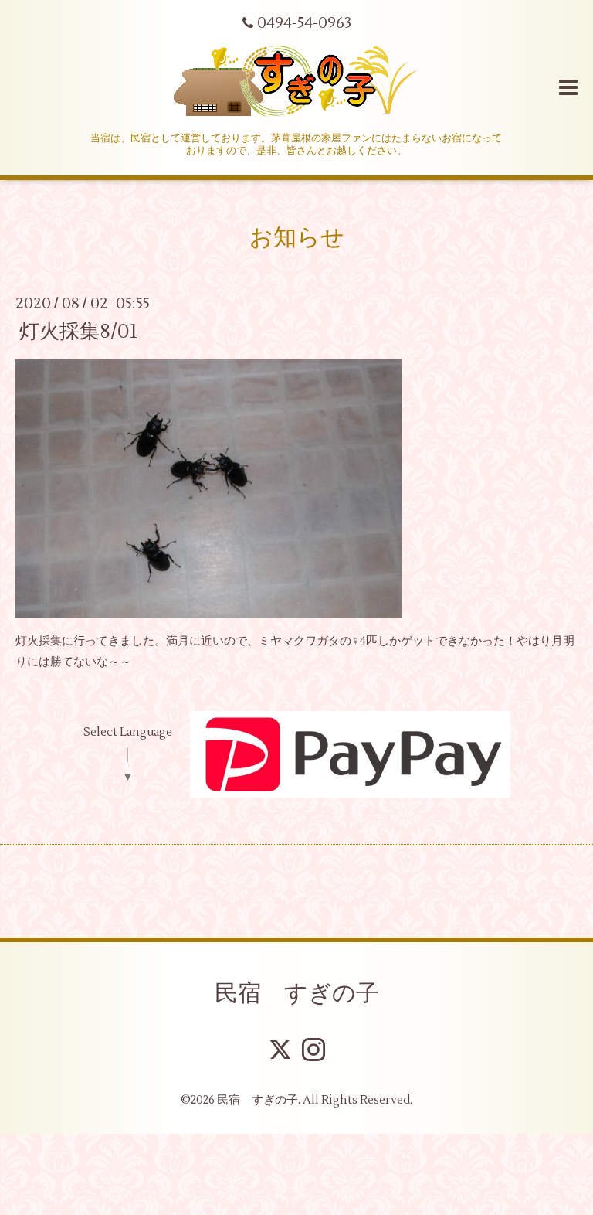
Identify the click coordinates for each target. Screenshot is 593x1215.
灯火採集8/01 (78, 331)
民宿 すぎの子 (297, 993)
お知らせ (296, 238)
